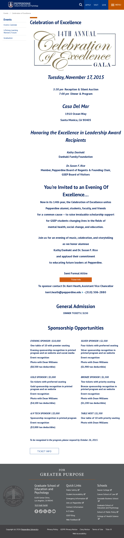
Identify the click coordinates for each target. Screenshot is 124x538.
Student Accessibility (74, 494)
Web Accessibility (79, 533)
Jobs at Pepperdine (73, 503)
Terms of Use (97, 529)
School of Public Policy (106, 512)
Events (8, 19)
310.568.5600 (41, 505)
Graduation (8, 38)
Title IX (108, 529)
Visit (96, 5)
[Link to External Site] (76, 279)
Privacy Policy (52, 529)
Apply (88, 5)
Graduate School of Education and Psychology (107, 506)
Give (104, 5)
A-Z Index (70, 511)
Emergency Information (75, 498)
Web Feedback (72, 519)
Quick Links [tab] (73, 485)
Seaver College (103, 490)
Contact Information (74, 507)
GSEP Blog (70, 515)
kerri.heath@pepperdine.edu (63, 292)
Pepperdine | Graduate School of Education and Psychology (21, 3)
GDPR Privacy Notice (68, 529)
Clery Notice (85, 529)
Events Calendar (10, 25)
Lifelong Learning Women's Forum (11, 31)
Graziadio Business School (107, 498)
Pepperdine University (29, 529)
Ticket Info (44, 451)
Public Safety (71, 490)
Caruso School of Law (106, 494)
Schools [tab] (102, 485)
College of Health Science (107, 516)
